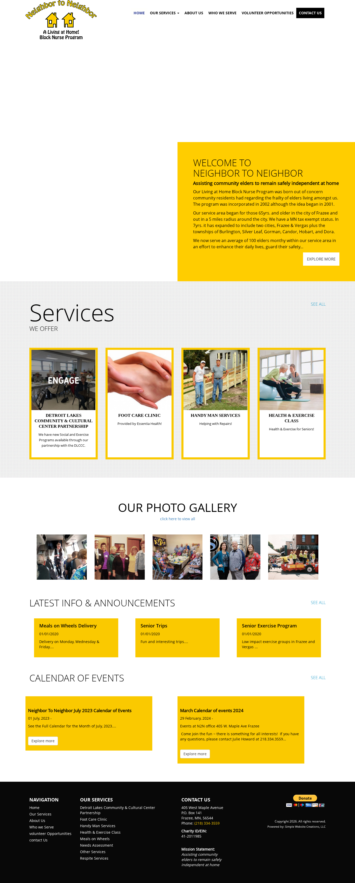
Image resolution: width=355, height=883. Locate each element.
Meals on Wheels (95, 838)
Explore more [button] (43, 740)
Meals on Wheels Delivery (68, 626)
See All (318, 304)
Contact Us (310, 12)
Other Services (93, 851)
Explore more (321, 259)
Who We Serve (222, 12)
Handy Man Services (215, 415)
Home (139, 12)
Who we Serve (41, 827)
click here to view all (177, 518)
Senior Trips (154, 626)
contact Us (38, 840)
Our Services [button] (163, 12)
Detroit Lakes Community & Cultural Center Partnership (64, 421)
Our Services (40, 814)
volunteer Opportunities (50, 833)
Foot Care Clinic (139, 415)
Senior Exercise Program (269, 626)
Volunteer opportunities (268, 12)
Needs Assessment (96, 845)
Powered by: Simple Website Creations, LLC (296, 826)
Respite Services (94, 858)
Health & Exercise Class (100, 832)
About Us (194, 12)
